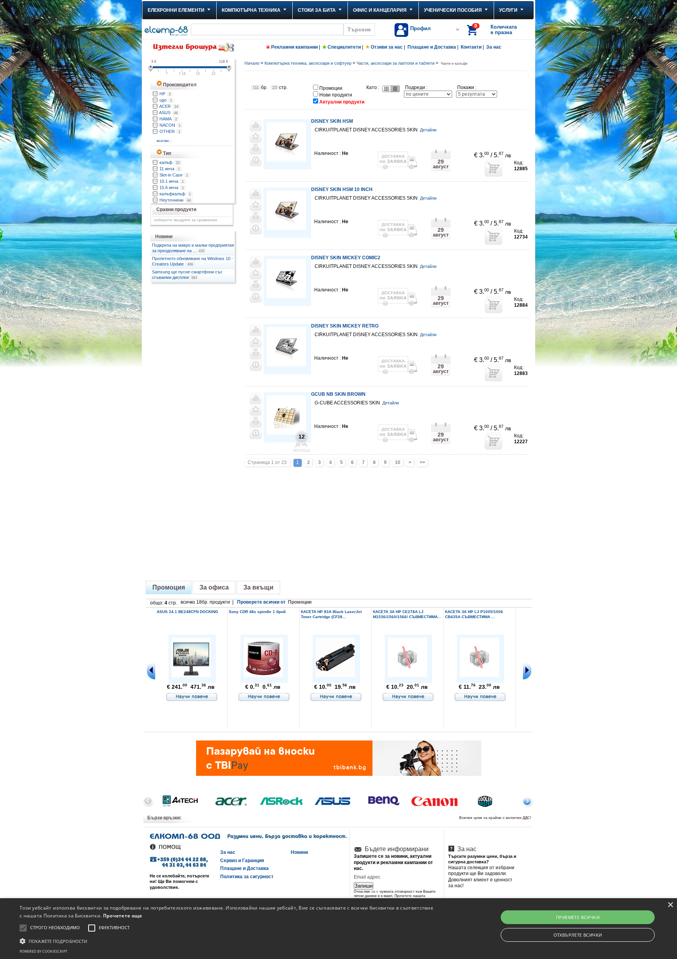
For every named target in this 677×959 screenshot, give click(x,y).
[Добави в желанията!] (256, 137)
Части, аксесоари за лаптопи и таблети (395, 63)
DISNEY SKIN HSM (332, 121)
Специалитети (344, 47)
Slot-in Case (173, 175)
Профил (420, 28)
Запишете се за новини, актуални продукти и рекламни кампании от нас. (393, 862)
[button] (227, 940)
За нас (494, 47)
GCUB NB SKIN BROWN (338, 394)
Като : (372, 87)
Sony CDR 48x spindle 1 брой (257, 612)
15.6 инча (171, 187)
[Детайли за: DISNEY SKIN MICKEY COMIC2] (286, 297)
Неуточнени (175, 200)
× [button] (670, 905)
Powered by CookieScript (43, 951)
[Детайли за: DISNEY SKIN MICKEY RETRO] (286, 365)
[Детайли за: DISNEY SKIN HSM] (286, 160)
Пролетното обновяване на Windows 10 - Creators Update (192, 261)
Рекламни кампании (294, 47)
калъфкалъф (175, 193)
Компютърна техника (251, 10)
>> (422, 462)
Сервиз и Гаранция (242, 860)
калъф (169, 162)
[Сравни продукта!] (256, 125)
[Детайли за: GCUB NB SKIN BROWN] (286, 433)
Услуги (508, 10)
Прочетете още (122, 915)
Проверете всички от (274, 602)
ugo (165, 100)
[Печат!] (256, 149)
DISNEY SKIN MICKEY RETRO (344, 326)
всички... (165, 140)
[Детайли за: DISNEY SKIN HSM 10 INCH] (286, 228)
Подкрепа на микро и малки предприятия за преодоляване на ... (193, 248)
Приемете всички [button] (577, 917)
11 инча (169, 168)
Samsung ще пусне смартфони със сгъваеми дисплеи (187, 274)
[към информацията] (192, 697)
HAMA (168, 118)
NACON (170, 125)
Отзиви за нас (386, 47)
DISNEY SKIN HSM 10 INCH (342, 189)
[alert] (338, 928)
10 (397, 462)
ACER (168, 106)
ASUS (168, 112)
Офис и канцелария (380, 10)
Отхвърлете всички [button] (578, 935)
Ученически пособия (453, 10)
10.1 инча (171, 181)
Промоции (330, 88)
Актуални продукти (341, 102)
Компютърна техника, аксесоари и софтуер (307, 63)
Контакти (471, 47)
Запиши (364, 886)
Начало (251, 63)
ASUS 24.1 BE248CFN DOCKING (187, 612)
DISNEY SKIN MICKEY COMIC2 (345, 257)
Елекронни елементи (176, 10)
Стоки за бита (317, 10)
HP (165, 93)
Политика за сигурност (246, 876)
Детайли (428, 129)
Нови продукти (335, 95)
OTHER (169, 131)
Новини (299, 852)
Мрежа (386, 89)
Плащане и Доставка (431, 47)
